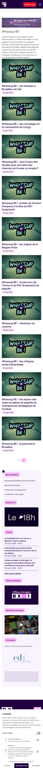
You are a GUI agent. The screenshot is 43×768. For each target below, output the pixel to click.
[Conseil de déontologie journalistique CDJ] (21, 658)
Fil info (9, 532)
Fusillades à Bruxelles (14, 494)
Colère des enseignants (15, 489)
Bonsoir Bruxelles (12, 485)
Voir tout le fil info (13, 573)
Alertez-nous (30, 4)
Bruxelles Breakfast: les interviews (20, 480)
